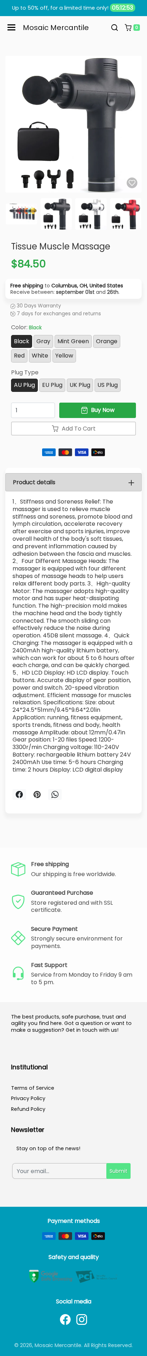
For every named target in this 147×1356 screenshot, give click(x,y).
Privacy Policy (28, 1098)
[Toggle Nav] (11, 27)
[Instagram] (82, 1319)
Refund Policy (28, 1109)
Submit (118, 1171)
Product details (34, 482)
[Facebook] (65, 1319)
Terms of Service (32, 1088)
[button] (114, 27)
